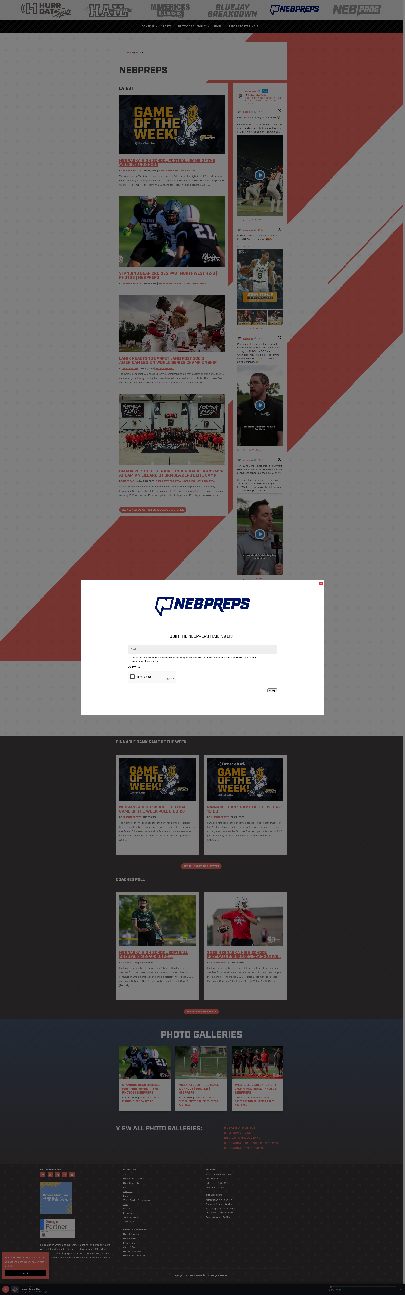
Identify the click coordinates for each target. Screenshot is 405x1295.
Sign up (272, 690)
